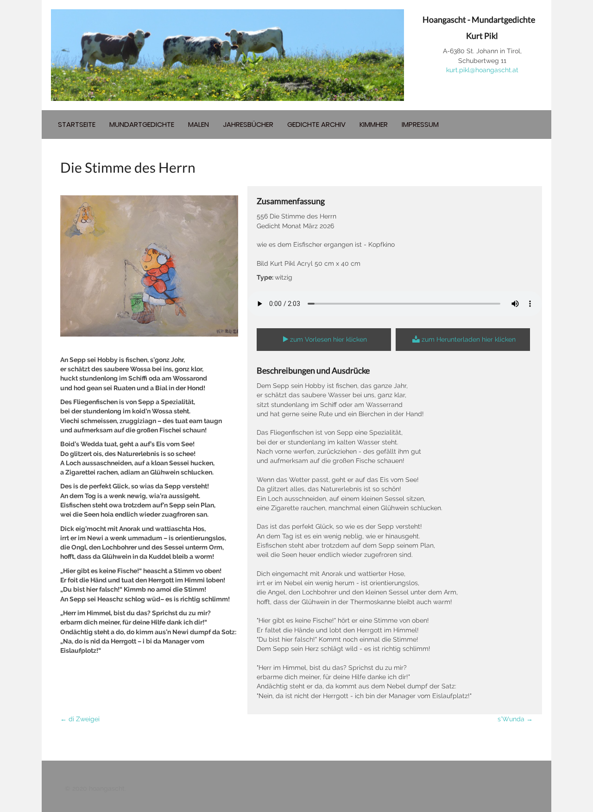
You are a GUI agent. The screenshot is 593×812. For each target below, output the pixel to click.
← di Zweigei (80, 719)
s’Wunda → (515, 719)
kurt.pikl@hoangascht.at (482, 70)
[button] (324, 339)
